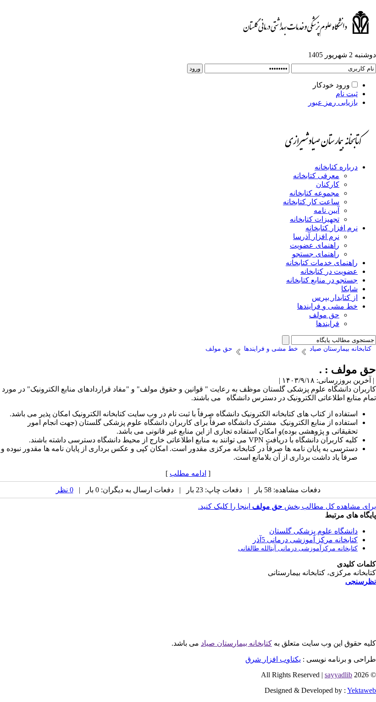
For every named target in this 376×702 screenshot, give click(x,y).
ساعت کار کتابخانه (311, 202)
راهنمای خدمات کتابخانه (322, 263)
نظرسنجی (360, 581)
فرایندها (327, 323)
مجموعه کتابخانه (314, 193)
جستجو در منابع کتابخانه (322, 280)
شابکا (349, 289)
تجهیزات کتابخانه (314, 219)
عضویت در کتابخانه (329, 271)
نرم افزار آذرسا (316, 236)
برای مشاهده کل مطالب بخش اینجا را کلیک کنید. (287, 506)
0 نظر (64, 490)
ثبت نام (347, 94)
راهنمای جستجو (315, 254)
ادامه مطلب (188, 473)
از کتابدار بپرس (335, 297)
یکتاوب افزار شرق (273, 659)
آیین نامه (326, 210)
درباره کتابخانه (336, 167)
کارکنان (327, 184)
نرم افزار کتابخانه (331, 228)
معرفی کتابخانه (316, 176)
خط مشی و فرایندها (327, 306)
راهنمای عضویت (314, 245)
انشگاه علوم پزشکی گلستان (311, 531)
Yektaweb (361, 690)
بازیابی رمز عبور (333, 102)
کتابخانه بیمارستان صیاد (236, 643)
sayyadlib (338, 675)
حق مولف (324, 315)
